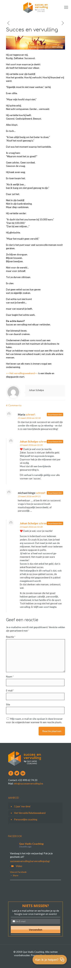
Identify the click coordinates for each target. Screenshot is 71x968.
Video (19, 866)
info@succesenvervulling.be (28, 783)
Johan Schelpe (36, 390)
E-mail (10, 690)
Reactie (10, 636)
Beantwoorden (55, 414)
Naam (10, 676)
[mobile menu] (66, 7)
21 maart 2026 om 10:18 (29, 418)
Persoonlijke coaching (25, 819)
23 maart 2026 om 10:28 (31, 526)
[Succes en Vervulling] (35, 7)
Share (15, 875)
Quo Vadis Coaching (31, 843)
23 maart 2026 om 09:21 (29, 496)
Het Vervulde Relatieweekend (30, 812)
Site (8, 704)
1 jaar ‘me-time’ (22, 806)
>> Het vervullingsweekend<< (22, 373)
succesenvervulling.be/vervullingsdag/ (30, 861)
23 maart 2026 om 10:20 (31, 445)
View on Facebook (18, 872)
